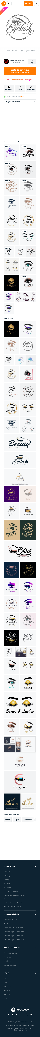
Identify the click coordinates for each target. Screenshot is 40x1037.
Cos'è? (22, 96)
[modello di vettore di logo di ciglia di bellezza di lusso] (11, 151)
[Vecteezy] (3, 3)
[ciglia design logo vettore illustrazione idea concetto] (11, 746)
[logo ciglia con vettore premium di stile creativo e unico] (14, 970)
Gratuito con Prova (20, 71)
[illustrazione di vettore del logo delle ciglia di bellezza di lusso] (11, 219)
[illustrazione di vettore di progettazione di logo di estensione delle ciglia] (11, 202)
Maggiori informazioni (12, 100)
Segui (32, 63)
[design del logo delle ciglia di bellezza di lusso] (11, 348)
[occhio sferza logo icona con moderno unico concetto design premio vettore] (20, 643)
